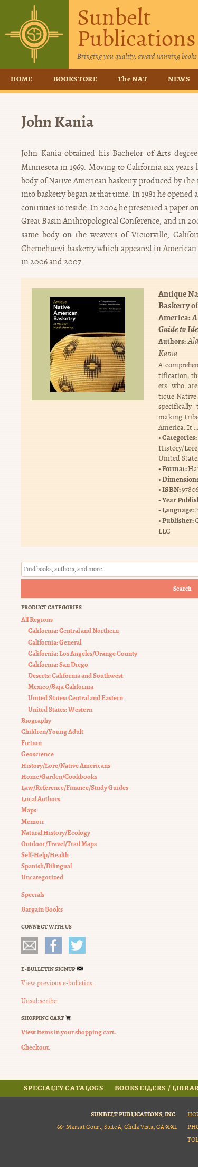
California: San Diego (58, 664)
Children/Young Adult (52, 731)
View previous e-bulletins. (57, 983)
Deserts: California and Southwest (75, 675)
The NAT (132, 79)
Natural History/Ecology (55, 832)
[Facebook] (53, 945)
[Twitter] (77, 945)
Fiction (31, 742)
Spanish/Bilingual (46, 865)
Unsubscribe (39, 1001)
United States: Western (60, 709)
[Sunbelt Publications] (34, 34)
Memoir (32, 821)
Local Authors (40, 798)
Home (22, 79)
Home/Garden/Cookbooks (59, 776)
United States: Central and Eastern (75, 697)
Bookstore (75, 79)
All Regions (37, 619)
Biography (36, 720)
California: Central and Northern (73, 630)
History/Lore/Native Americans (65, 765)
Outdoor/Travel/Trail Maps (59, 843)
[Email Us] (29, 945)
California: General (54, 642)
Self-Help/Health (45, 854)
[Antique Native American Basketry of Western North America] (87, 344)
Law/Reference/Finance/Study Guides (74, 787)
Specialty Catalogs (64, 1088)
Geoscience (37, 753)
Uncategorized (42, 876)
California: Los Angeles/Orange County (82, 653)
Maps (28, 809)
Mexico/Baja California (60, 686)
